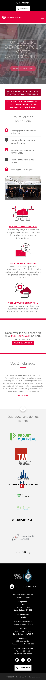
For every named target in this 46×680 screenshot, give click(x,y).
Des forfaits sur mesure (23, 263)
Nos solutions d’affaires (23, 226)
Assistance (24, 9)
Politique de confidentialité (23, 594)
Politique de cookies (23, 597)
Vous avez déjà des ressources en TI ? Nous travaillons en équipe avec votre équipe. (23, 105)
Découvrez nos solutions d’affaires (23, 74)
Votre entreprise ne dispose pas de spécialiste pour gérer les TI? (23, 92)
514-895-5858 (27, 648)
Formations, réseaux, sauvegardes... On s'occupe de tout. (23, 50)
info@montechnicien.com (23, 654)
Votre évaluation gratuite (23, 303)
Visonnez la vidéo (23, 343)
